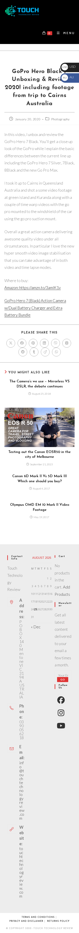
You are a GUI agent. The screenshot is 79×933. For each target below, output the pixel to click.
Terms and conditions (38, 917)
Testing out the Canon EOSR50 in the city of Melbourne (39, 454)
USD (69, 66)
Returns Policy (58, 921)
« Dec (35, 626)
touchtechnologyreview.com (21, 872)
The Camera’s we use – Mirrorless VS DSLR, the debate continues (39, 384)
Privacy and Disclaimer (26, 921)
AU (68, 77)
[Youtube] (61, 725)
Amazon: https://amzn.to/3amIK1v (32, 287)
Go (62, 679)
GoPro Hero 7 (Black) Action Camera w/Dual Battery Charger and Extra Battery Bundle (35, 307)
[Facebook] (61, 700)
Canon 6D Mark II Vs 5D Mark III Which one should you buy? (39, 479)
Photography (60, 119)
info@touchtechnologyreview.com (21, 790)
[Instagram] (61, 712)
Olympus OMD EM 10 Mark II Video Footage (39, 507)
